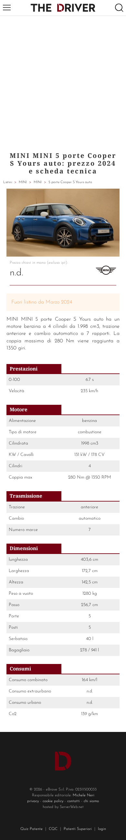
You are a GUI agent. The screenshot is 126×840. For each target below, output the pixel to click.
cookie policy (53, 801)
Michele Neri (83, 795)
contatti (73, 801)
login (102, 829)
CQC (53, 829)
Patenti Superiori (78, 829)
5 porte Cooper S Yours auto (70, 182)
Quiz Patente (31, 829)
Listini (7, 182)
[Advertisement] (63, 82)
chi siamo (91, 801)
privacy (33, 801)
